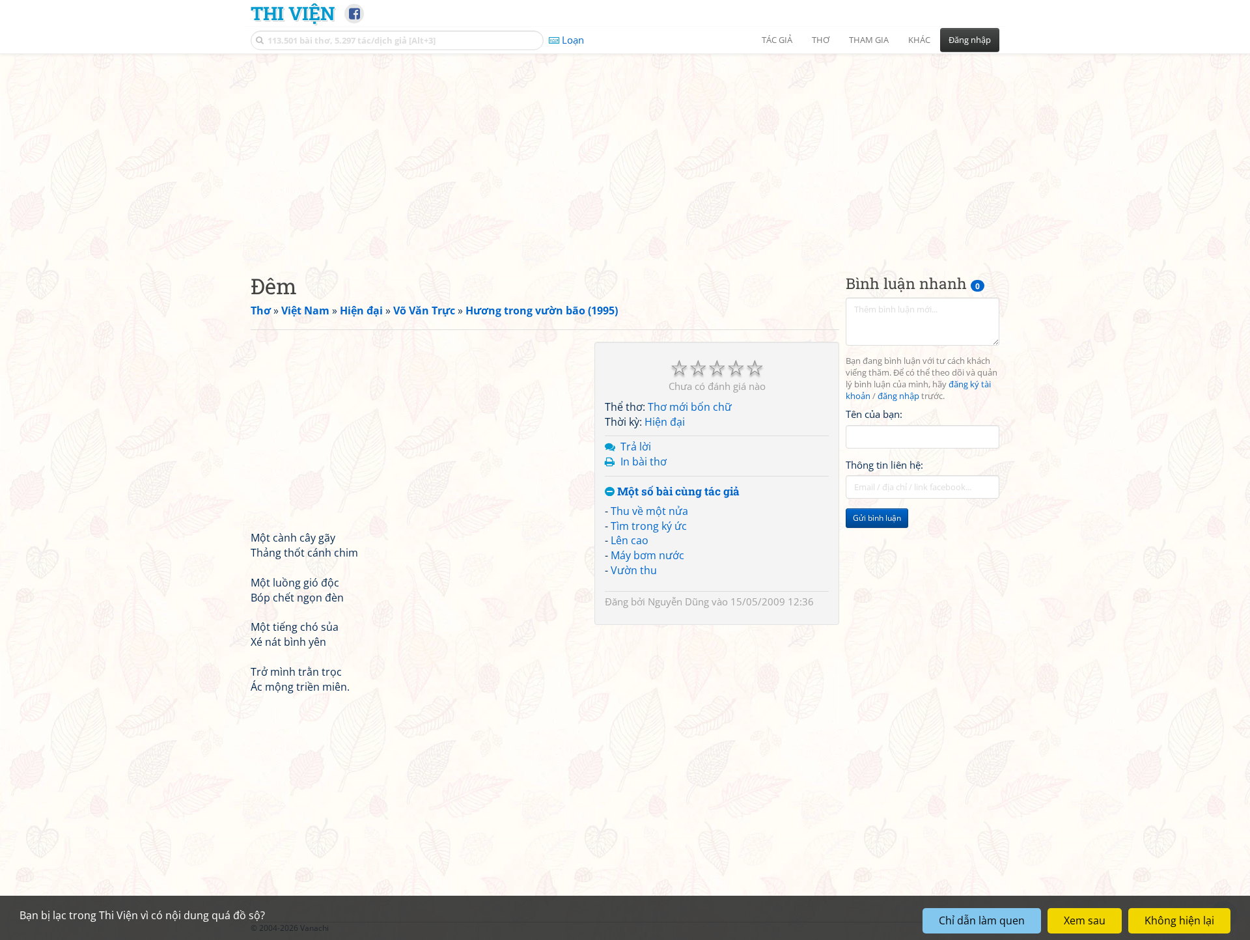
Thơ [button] (820, 40)
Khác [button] (919, 40)
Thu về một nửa (649, 511)
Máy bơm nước (647, 555)
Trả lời (635, 446)
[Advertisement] (625, 153)
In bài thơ (643, 461)
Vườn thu (634, 570)
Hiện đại (665, 422)
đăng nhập (898, 396)
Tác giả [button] (777, 40)
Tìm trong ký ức (649, 526)
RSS (992, 927)
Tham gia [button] (869, 40)
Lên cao (629, 540)
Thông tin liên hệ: (884, 464)
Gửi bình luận (877, 517)
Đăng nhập (970, 40)
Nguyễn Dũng (678, 601)
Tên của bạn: (874, 414)
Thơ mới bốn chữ (690, 407)
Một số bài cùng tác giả (677, 492)
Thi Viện (293, 13)
